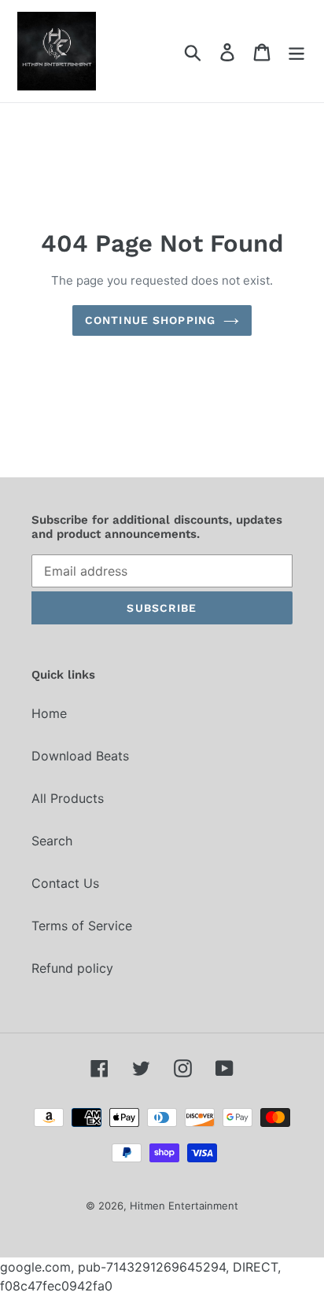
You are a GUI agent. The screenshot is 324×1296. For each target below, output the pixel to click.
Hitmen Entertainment (184, 1205)
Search (51, 841)
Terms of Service (81, 925)
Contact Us (65, 883)
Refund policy (72, 968)
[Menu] (296, 50)
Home (49, 713)
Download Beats (80, 756)
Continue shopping (150, 320)
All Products (67, 798)
